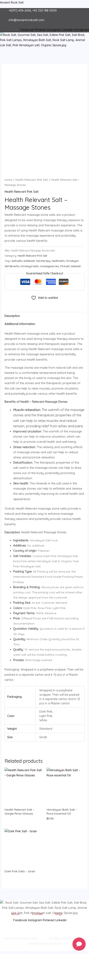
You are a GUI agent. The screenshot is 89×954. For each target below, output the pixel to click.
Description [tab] (12, 316)
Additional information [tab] (20, 324)
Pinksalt (65, 266)
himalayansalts (30, 266)
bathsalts (17, 260)
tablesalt (76, 266)
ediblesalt (29, 260)
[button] (44, 50)
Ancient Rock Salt (12, 2)
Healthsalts (58, 260)
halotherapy (43, 260)
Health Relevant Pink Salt (31, 179)
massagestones (49, 266)
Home (8, 179)
